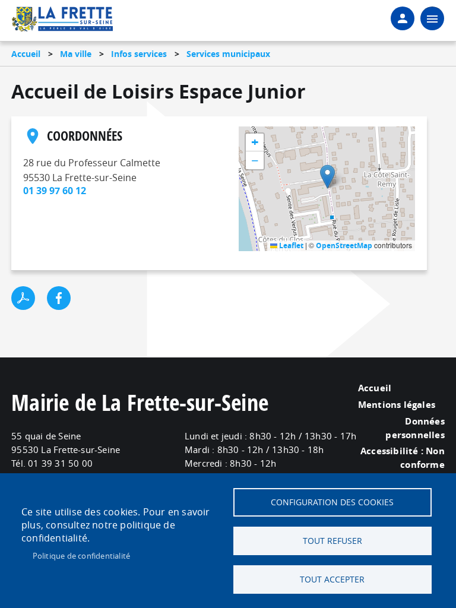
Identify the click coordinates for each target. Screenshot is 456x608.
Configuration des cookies (332, 502)
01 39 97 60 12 (54, 190)
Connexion (402, 18)
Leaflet (290, 245)
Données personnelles (414, 428)
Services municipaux (228, 53)
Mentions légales (396, 404)
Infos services (139, 53)
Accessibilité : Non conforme (402, 458)
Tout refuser (332, 541)
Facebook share (59, 298)
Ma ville (75, 53)
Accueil (25, 53)
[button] (327, 176)
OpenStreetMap (344, 245)
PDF (23, 298)
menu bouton (432, 18)
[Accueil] (62, 21)
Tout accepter (332, 579)
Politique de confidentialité (82, 555)
